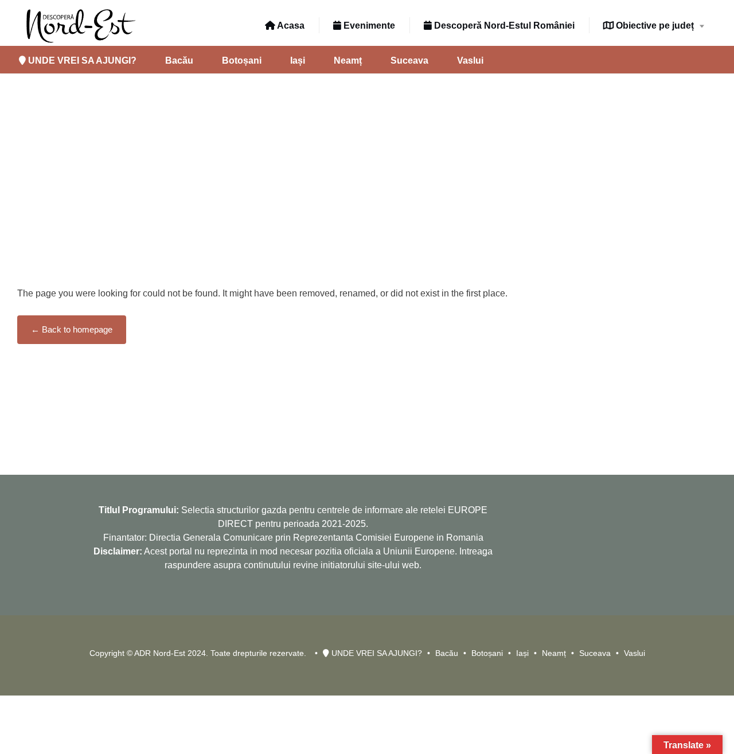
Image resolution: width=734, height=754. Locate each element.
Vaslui (470, 60)
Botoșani (241, 60)
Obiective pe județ (654, 25)
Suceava (409, 60)
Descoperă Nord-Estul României (503, 25)
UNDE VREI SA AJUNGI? (81, 60)
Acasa (289, 25)
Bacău (179, 60)
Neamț (348, 60)
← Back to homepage (71, 329)
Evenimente (368, 25)
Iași (297, 60)
